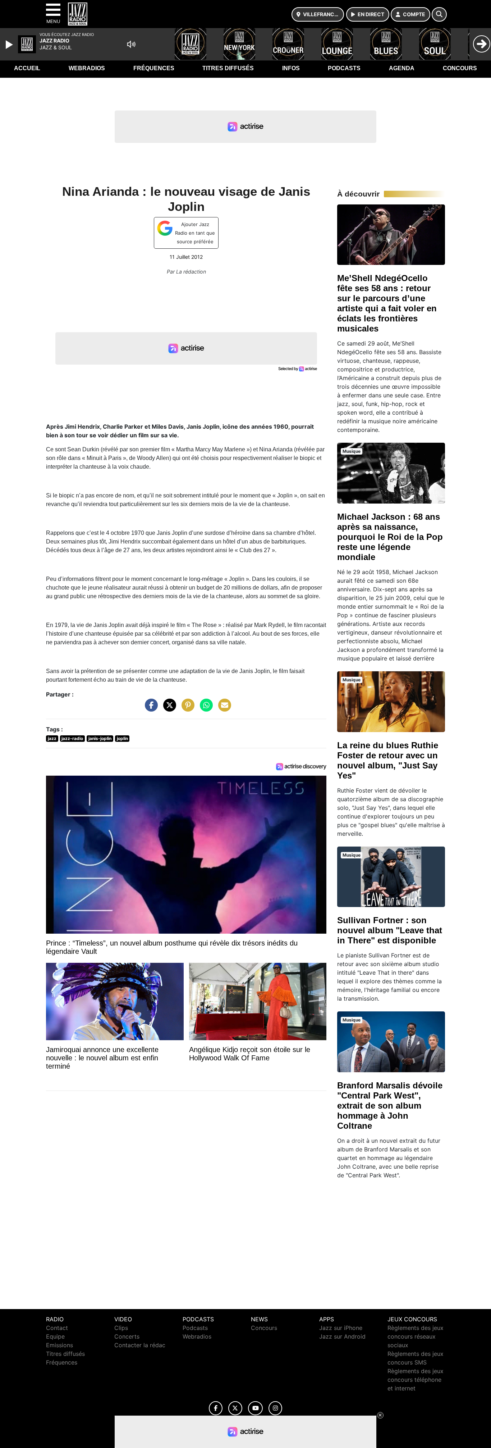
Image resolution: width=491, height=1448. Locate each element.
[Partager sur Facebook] (149, 708)
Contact (57, 1327)
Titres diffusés (228, 68)
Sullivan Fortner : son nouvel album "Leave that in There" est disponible (389, 930)
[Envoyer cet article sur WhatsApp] (204, 708)
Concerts (126, 1336)
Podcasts (344, 68)
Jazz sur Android (342, 1336)
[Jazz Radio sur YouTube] (255, 1408)
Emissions (59, 1345)
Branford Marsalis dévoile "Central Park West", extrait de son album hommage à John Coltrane (389, 1106)
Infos (291, 68)
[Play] (10, 44)
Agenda (401, 68)
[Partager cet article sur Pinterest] (186, 708)
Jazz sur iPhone (340, 1327)
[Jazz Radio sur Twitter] (235, 1408)
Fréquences (153, 68)
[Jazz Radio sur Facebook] (215, 1408)
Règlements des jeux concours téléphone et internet (415, 1379)
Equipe (55, 1336)
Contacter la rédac (139, 1345)
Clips (121, 1327)
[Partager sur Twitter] (168, 708)
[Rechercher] (439, 14)
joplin (122, 738)
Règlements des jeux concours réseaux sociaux (415, 1336)
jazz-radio (72, 738)
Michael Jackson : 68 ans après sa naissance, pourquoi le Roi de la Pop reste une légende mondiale (390, 537)
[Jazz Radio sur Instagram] (275, 1408)
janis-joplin (99, 738)
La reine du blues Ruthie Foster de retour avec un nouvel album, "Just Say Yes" (387, 760)
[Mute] (131, 44)
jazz (52, 738)
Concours (460, 68)
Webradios (87, 68)
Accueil (27, 68)
